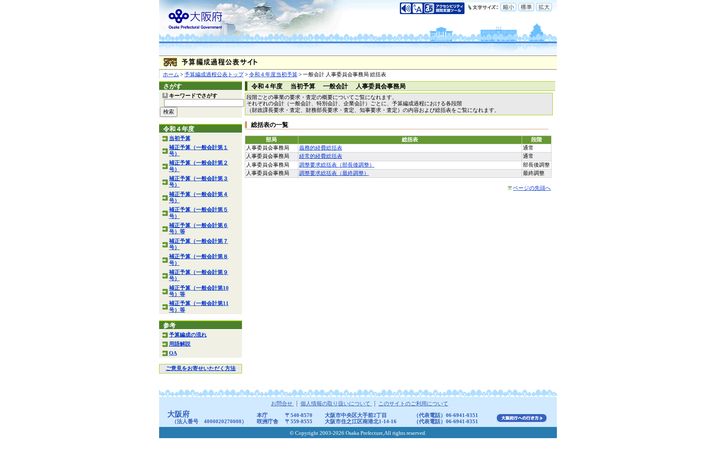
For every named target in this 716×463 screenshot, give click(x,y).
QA (173, 353)
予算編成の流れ (188, 335)
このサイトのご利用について (413, 404)
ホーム (171, 75)
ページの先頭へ (532, 188)
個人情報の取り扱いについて (336, 404)
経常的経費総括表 (320, 156)
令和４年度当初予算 (273, 75)
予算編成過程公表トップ (214, 75)
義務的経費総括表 (320, 148)
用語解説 (180, 344)
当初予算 (180, 138)
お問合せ (282, 404)
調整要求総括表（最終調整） (334, 173)
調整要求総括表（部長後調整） (337, 165)
